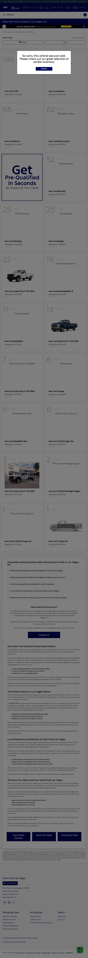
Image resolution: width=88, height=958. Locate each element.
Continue (44, 69)
